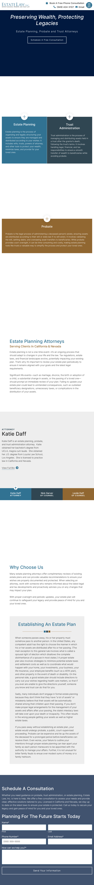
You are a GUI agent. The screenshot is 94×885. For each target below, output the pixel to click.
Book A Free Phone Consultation (67, 3)
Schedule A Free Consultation (47, 40)
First (4, 785)
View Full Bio (8, 468)
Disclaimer (45, 868)
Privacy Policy (56, 868)
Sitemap (67, 868)
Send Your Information (47, 824)
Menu (89, 6)
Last (50, 785)
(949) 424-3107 (65, 7)
